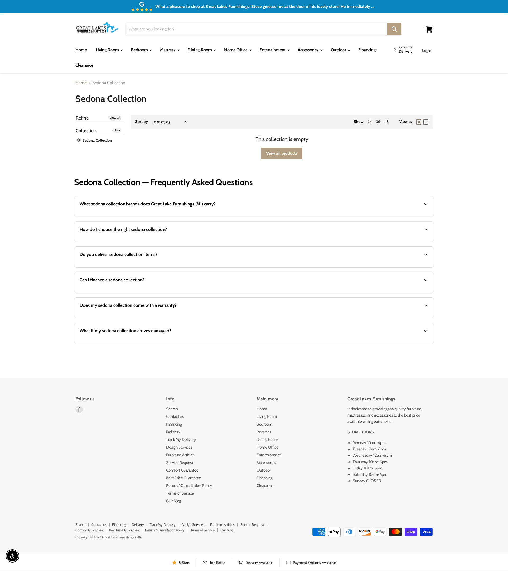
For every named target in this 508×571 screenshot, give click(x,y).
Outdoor (339, 49)
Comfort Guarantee (182, 470)
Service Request (179, 462)
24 (370, 121)
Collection (86, 131)
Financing (367, 49)
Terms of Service (180, 493)
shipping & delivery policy (364, 266)
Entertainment (273, 49)
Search (172, 408)
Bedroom (140, 49)
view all (115, 118)
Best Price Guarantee (183, 478)
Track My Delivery (181, 439)
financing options (119, 292)
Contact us (175, 416)
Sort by (141, 122)
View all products (281, 153)
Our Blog (173, 501)
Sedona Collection (97, 140)
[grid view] (418, 122)
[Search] (394, 29)
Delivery (173, 432)
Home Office (236, 49)
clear (117, 130)
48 (386, 121)
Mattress (168, 49)
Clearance (84, 65)
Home (81, 49)
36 (378, 121)
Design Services (179, 447)
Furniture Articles (180, 455)
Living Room (108, 49)
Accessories (309, 49)
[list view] (425, 122)
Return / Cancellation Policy (189, 485)
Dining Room (200, 49)
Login (426, 50)
